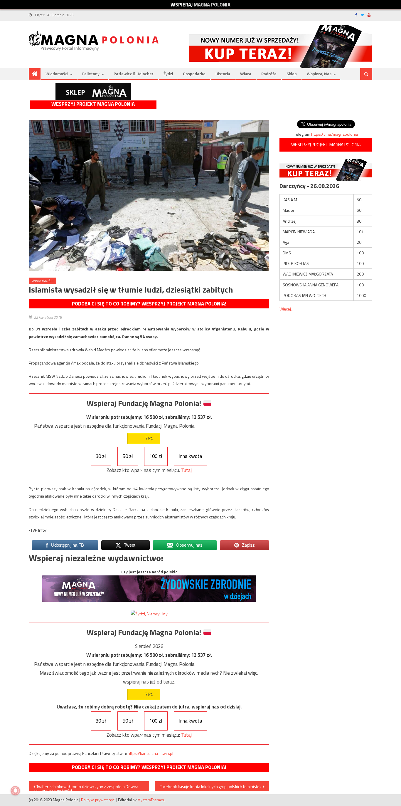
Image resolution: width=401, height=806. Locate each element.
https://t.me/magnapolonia (334, 134)
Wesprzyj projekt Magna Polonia (93, 104)
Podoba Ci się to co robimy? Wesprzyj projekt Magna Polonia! (149, 304)
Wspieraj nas (319, 73)
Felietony (91, 73)
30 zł (101, 456)
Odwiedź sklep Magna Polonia (93, 91)
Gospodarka (194, 73)
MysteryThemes (150, 800)
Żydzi (168, 73)
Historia (222, 73)
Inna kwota (190, 456)
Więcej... (286, 309)
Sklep (292, 73)
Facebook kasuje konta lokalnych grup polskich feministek (211, 786)
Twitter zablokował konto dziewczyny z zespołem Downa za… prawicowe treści (85, 787)
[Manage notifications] (15, 790)
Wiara (245, 73)
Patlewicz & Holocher (134, 73)
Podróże (269, 73)
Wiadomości (57, 73)
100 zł (155, 456)
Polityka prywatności (98, 800)
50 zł (128, 456)
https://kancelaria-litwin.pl (150, 753)
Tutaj (186, 470)
